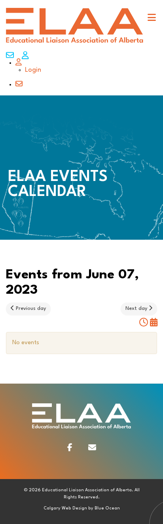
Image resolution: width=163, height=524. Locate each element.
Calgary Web (57, 508)
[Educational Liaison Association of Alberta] (74, 42)
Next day (137, 308)
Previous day (30, 308)
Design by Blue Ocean (96, 508)
